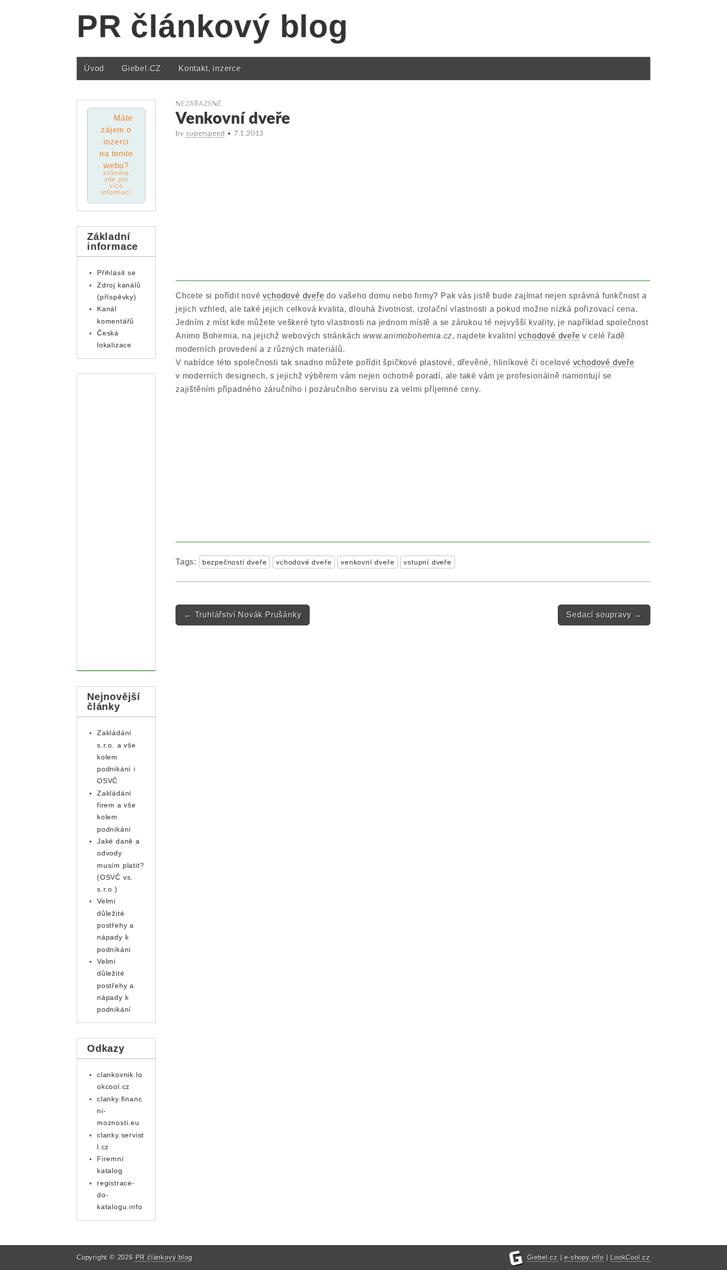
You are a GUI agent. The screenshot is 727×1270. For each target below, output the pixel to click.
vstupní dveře (427, 562)
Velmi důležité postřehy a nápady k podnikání (115, 925)
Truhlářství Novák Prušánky (242, 615)
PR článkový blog (212, 26)
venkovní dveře (367, 562)
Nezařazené (199, 104)
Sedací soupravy (604, 615)
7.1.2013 (249, 133)
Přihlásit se (116, 273)
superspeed (205, 133)
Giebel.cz (542, 1257)
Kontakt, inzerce (210, 68)
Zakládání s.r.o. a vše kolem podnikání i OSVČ (116, 757)
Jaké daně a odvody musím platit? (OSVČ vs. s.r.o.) (120, 865)
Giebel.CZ (141, 68)
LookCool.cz (630, 1257)
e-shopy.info (584, 1257)
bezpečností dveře (234, 562)
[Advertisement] (413, 211)
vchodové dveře (293, 295)
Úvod (94, 68)
